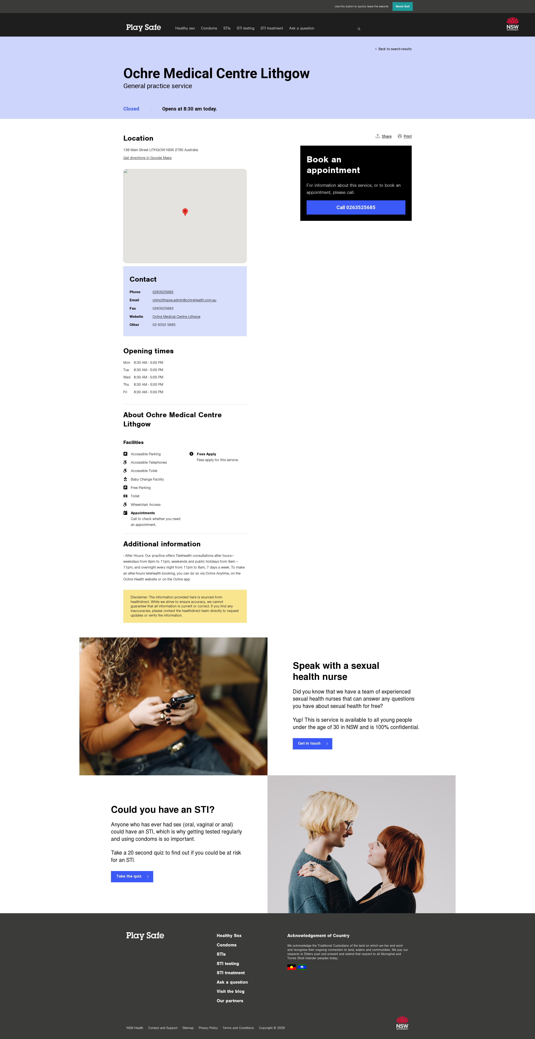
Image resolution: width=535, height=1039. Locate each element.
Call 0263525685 (356, 207)
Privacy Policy (208, 1028)
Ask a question (301, 28)
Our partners (230, 1000)
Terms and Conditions (238, 1028)
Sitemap (188, 1028)
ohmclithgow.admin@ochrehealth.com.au (184, 300)
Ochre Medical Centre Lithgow (176, 316)
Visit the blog (231, 991)
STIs (227, 28)
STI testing (245, 28)
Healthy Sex (229, 935)
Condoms (209, 28)
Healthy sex (185, 28)
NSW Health (134, 1028)
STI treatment (272, 28)
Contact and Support (162, 1028)
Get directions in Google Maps (147, 157)
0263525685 (163, 292)
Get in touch (309, 744)
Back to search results (395, 49)
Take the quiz (128, 877)
